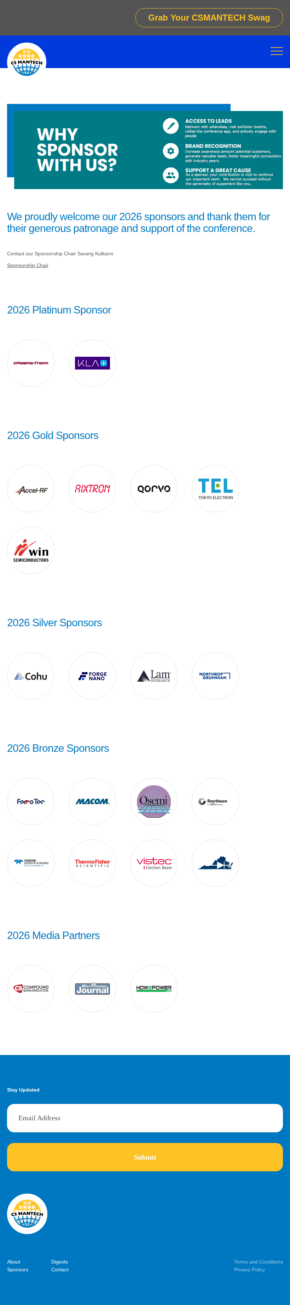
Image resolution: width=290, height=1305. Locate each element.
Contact (60, 1269)
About (13, 1262)
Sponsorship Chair (27, 265)
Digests (59, 1262)
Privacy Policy (249, 1269)
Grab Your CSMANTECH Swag (209, 17)
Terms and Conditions (258, 1262)
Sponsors (17, 1269)
